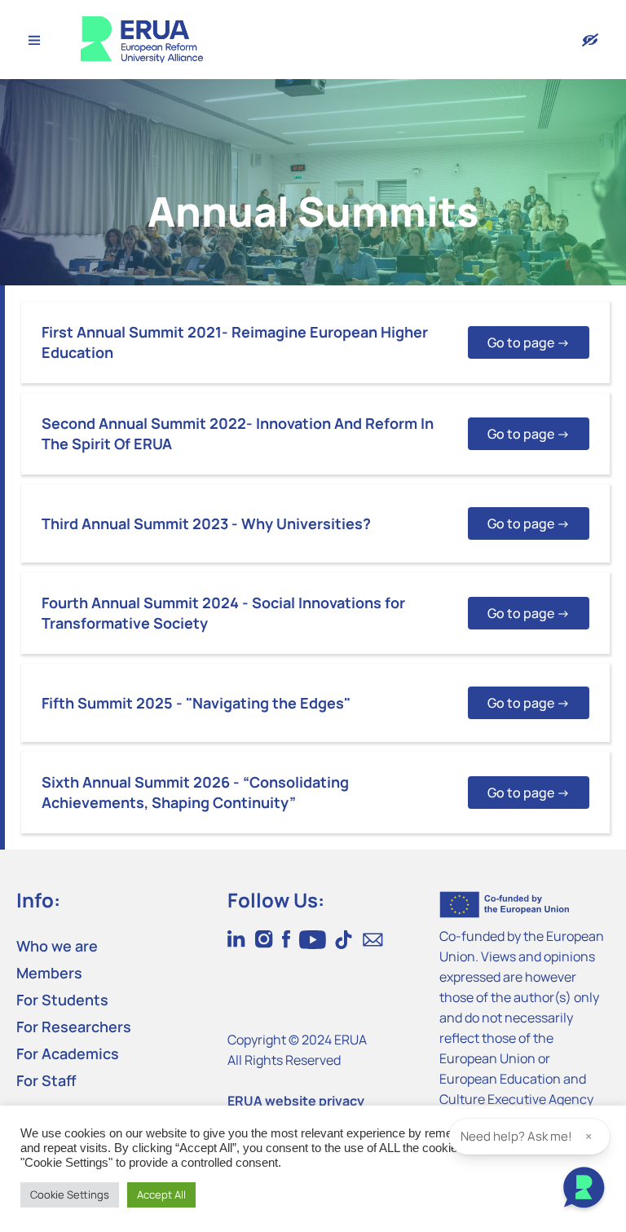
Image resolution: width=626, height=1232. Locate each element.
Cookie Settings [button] (69, 1194)
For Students (62, 999)
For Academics (67, 1053)
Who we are (57, 946)
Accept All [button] (161, 1194)
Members (49, 973)
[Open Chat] (584, 1190)
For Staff (46, 1080)
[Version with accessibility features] (590, 40)
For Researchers (73, 1026)
